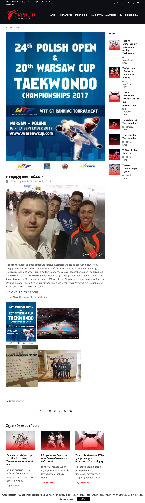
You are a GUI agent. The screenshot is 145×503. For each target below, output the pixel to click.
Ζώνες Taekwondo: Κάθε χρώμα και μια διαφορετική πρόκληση (89, 458)
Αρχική (9, 27)
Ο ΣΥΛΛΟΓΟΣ (66, 15)
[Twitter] (40, 411)
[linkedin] (60, 411)
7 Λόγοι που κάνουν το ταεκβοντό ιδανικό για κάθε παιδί (54, 458)
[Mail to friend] (55, 411)
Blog (17, 27)
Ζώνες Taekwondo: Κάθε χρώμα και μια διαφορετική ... (130, 98)
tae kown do (18, 401)
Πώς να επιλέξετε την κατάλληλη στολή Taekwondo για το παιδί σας (20, 460)
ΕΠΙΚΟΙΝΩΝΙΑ (131, 15)
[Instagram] (134, 3)
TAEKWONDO (81, 15)
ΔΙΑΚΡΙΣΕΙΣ (110, 15)
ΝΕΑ (120, 15)
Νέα (23, 27)
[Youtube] (138, 3)
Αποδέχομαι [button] (84, 499)
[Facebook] (129, 3)
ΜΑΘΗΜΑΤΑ (97, 15)
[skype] (70, 411)
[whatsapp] (65, 411)
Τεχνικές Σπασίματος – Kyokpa (129, 168)
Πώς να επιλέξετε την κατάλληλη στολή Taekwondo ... (129, 47)
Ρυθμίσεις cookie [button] (65, 499)
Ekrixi (48, 181)
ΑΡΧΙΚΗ (53, 15)
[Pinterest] (50, 411)
